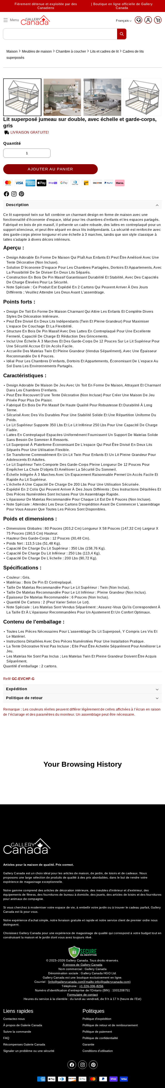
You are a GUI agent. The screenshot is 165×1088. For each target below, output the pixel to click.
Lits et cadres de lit (104, 51)
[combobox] (65, 34)
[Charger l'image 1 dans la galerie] (22, 97)
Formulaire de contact (82, 994)
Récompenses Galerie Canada (24, 1044)
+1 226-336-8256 (91, 986)
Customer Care (138, 20)
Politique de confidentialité (100, 1038)
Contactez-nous (14, 1018)
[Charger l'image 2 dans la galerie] (62, 97)
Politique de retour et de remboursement (110, 1025)
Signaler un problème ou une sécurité (28, 1051)
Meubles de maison (37, 51)
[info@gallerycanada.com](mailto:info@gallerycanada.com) (89, 981)
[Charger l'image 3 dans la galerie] (102, 97)
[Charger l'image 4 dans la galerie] (143, 97)
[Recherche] (122, 34)
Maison (12, 51)
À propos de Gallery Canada (82, 964)
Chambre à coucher (71, 51)
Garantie (88, 1044)
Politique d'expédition (96, 1018)
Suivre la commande (17, 1031)
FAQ (6, 1038)
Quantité (12, 143)
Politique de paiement (97, 1031)
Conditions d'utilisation (97, 1051)
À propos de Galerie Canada (22, 1025)
